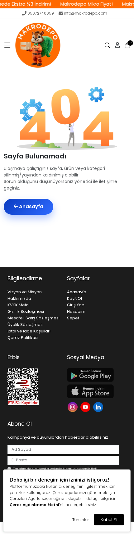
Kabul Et (108, 519)
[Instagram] (73, 406)
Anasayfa (30, 206)
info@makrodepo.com (85, 13)
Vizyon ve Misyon (24, 292)
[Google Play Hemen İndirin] (93, 375)
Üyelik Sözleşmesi (25, 324)
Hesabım (76, 311)
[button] (7, 45)
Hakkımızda (19, 298)
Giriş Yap (75, 305)
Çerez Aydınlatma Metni (34, 504)
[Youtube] (86, 406)
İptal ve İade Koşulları (28, 331)
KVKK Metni (18, 305)
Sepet (73, 318)
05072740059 (40, 13)
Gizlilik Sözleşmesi (25, 311)
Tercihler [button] (80, 519)
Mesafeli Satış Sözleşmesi (33, 318)
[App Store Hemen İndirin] (93, 391)
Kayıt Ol (74, 298)
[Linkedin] (99, 406)
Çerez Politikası (22, 338)
